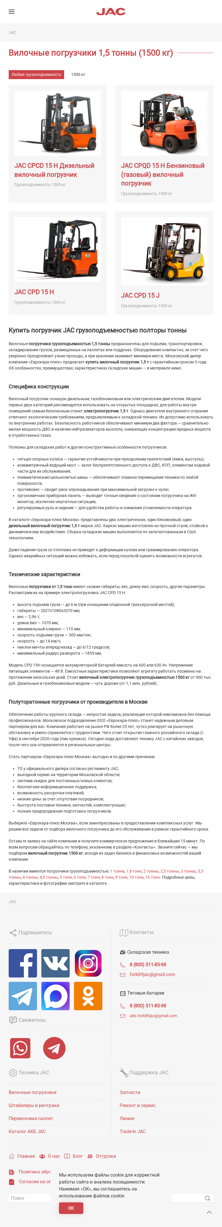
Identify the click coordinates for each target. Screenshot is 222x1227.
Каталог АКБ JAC (27, 1131)
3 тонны (188, 871)
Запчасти (130, 1092)
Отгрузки (106, 1156)
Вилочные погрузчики (32, 1092)
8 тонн (107, 877)
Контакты (141, 932)
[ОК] (88, 996)
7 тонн (94, 877)
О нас (54, 1156)
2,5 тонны (169, 871)
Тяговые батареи (145, 993)
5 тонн (66, 877)
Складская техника (147, 952)
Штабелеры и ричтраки (34, 1105)
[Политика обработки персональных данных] (11, 1172)
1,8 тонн (134, 871)
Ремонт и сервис (138, 1105)
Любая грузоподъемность (36, 74)
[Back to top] (209, 1212)
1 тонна (117, 871)
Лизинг (127, 1118)
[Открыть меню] (11, 11)
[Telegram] (23, 996)
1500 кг (78, 74)
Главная (26, 1156)
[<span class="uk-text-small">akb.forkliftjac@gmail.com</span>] (122, 1015)
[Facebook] (23, 963)
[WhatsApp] (21, 1048)
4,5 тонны (49, 877)
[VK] (55, 963)
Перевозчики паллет (31, 1118)
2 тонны (151, 871)
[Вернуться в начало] (111, 11)
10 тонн (136, 877)
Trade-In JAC (133, 1131)
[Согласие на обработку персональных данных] (11, 1181)
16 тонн (152, 877)
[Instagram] (88, 963)
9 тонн (121, 877)
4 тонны (30, 877)
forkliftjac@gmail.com (152, 974)
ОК (71, 1208)
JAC (12, 32)
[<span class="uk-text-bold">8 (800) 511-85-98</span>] (122, 964)
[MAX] (55, 996)
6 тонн (80, 877)
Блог (78, 1156)
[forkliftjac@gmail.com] (122, 974)
